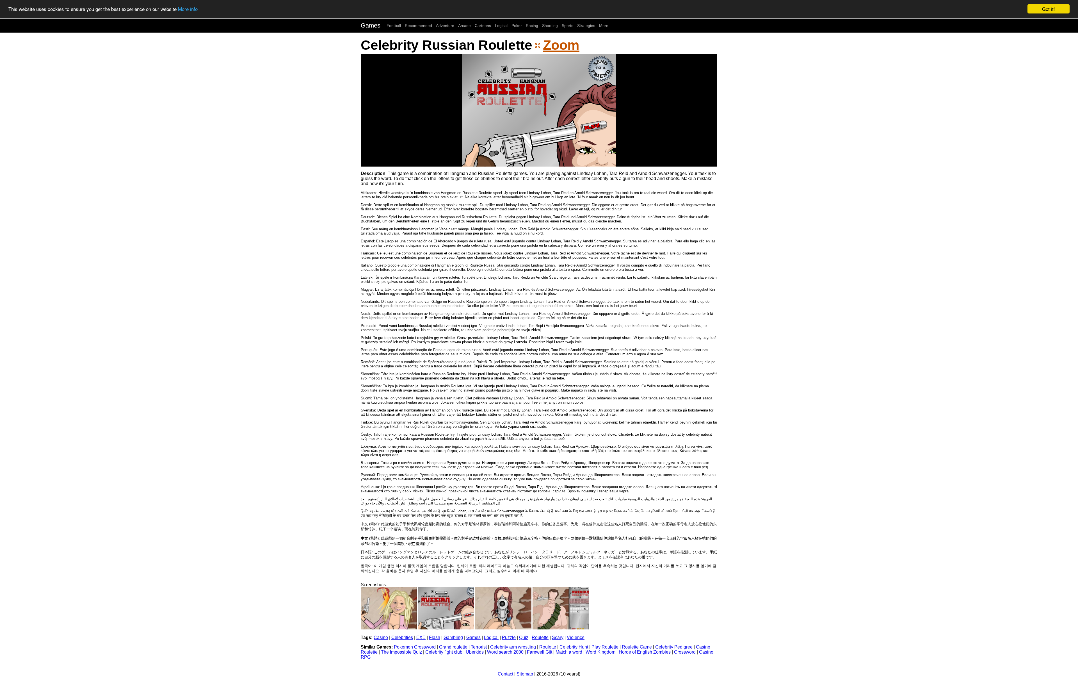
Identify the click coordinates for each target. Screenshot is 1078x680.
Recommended (418, 25)
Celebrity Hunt (573, 647)
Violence (575, 637)
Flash (434, 637)
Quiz (523, 637)
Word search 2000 (505, 652)
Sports (567, 25)
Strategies (586, 25)
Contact (505, 674)
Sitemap (525, 674)
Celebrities (402, 637)
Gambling (453, 637)
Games (370, 25)
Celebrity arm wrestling (513, 647)
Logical (501, 25)
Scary (557, 637)
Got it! (1048, 8)
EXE (421, 637)
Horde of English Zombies (645, 652)
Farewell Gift (539, 652)
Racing (532, 25)
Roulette (540, 637)
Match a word (569, 652)
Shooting (550, 25)
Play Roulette (604, 647)
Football (394, 25)
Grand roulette (453, 647)
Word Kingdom (600, 652)
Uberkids (475, 652)
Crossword (685, 652)
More (603, 25)
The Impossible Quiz (401, 652)
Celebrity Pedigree (674, 647)
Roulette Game (637, 647)
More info (188, 9)
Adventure (445, 25)
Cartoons (483, 25)
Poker (516, 25)
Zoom (561, 45)
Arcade (464, 25)
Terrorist (479, 647)
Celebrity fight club (443, 652)
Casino (381, 637)
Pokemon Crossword (415, 647)
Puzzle (509, 637)
